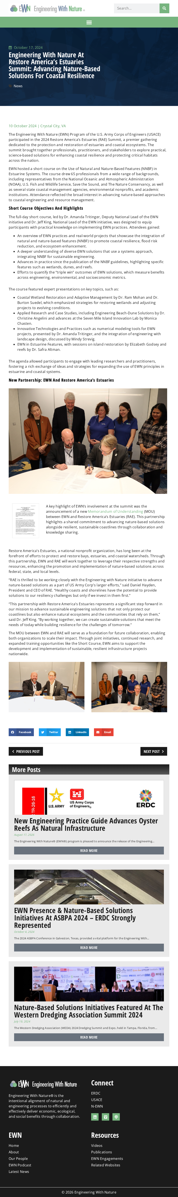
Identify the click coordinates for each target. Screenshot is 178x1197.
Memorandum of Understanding (115, 511)
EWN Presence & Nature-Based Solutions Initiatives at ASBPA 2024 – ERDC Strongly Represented (75, 917)
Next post (152, 751)
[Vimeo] (105, 1117)
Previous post (28, 751)
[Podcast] (116, 1117)
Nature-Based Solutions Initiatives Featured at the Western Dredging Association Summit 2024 (88, 1011)
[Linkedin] (95, 1117)
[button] (89, 22)
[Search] (164, 8)
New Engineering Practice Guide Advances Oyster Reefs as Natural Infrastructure (86, 824)
